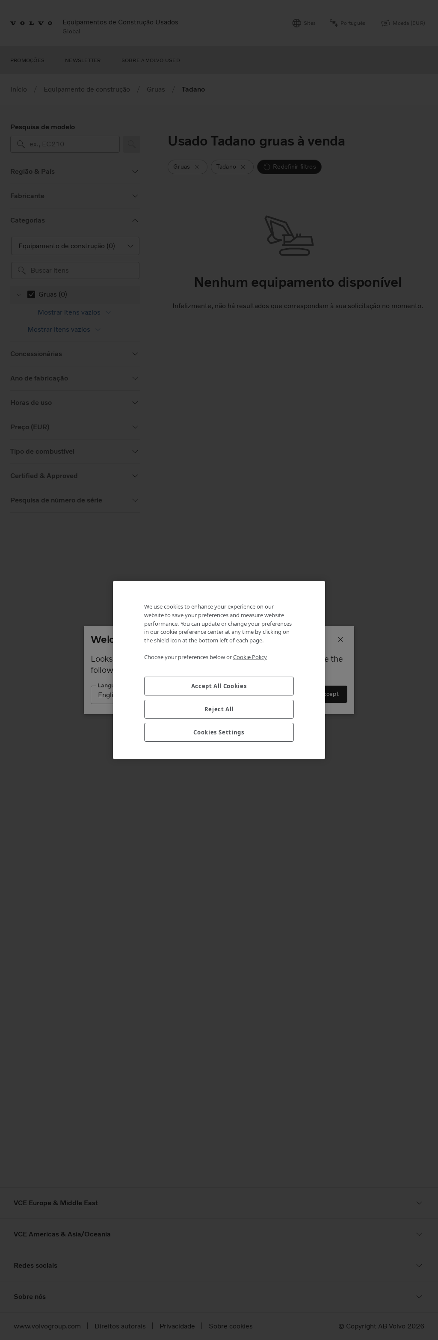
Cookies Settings (219, 732)
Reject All (219, 709)
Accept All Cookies (219, 686)
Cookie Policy (250, 657)
